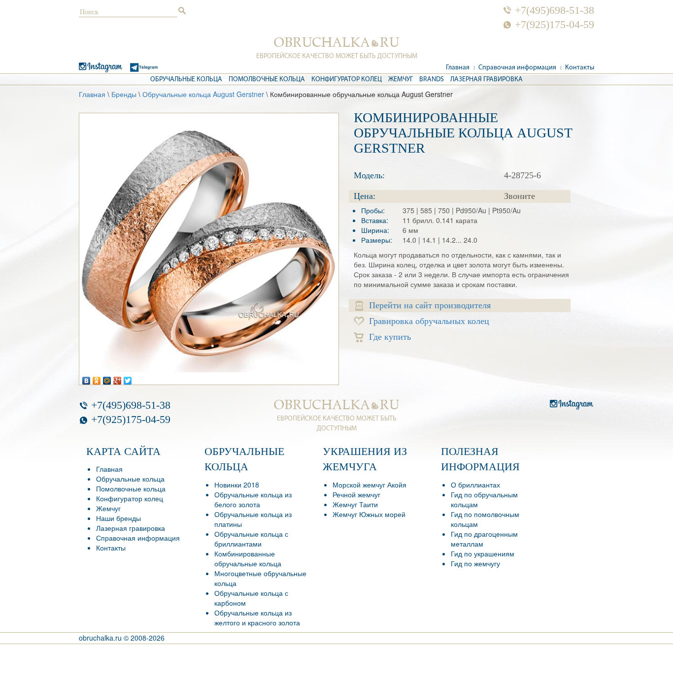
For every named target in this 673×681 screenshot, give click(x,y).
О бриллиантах (475, 484)
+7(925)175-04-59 (554, 24)
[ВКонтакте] (86, 378)
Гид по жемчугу (475, 563)
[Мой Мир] (107, 378)
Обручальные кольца (186, 79)
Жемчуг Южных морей (369, 514)
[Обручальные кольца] (337, 42)
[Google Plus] (117, 378)
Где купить (390, 337)
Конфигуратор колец (346, 79)
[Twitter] (128, 378)
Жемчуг (400, 79)
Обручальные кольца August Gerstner (203, 94)
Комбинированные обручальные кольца (247, 558)
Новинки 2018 (236, 484)
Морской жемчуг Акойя (369, 484)
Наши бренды (118, 518)
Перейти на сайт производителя (430, 305)
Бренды (123, 94)
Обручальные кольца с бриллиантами (251, 539)
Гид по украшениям (482, 553)
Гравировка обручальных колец (429, 321)
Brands (431, 79)
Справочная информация (517, 67)
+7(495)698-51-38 (554, 10)
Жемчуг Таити (355, 504)
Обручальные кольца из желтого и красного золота (257, 617)
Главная (458, 67)
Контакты (579, 67)
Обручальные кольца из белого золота (253, 499)
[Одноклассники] (97, 378)
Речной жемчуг (356, 494)
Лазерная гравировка (486, 79)
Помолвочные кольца (267, 79)
